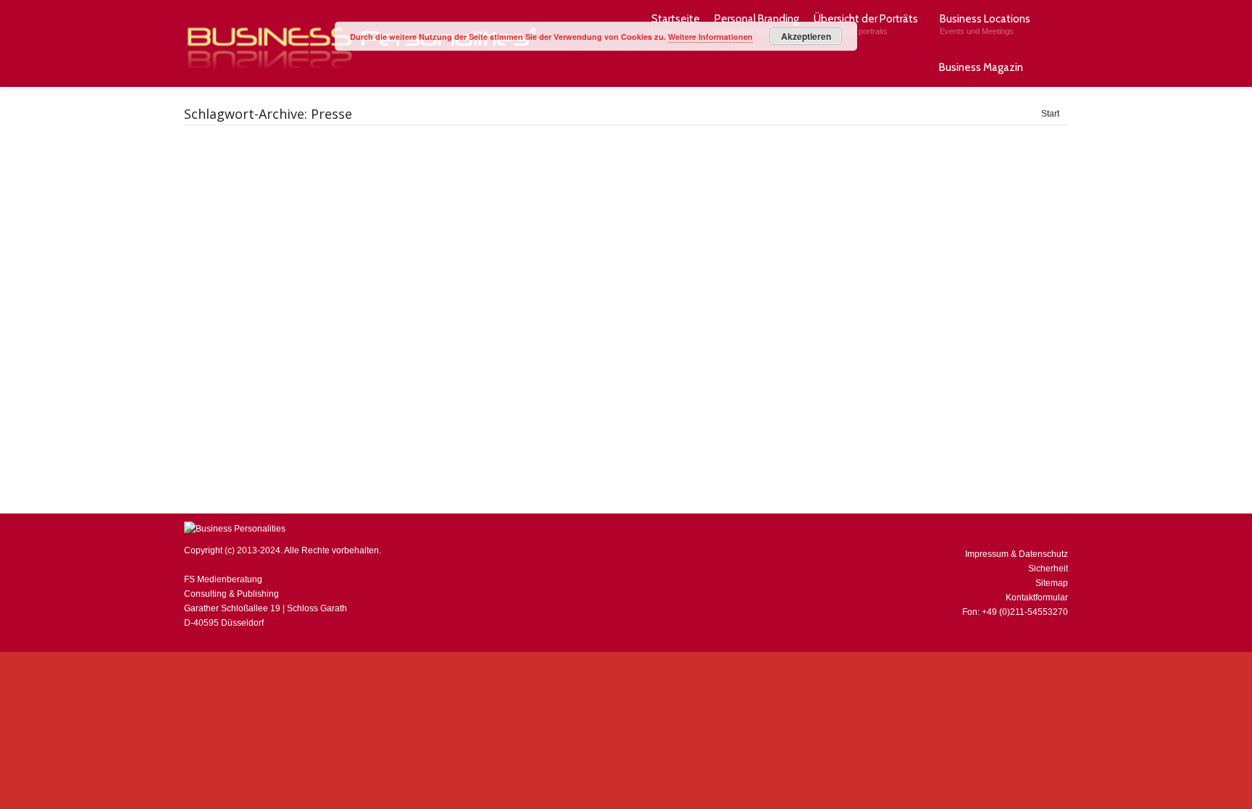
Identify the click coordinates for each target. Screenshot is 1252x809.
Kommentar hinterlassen (577, 415)
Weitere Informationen (710, 36)
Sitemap (1051, 583)
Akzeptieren (806, 36)
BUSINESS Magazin (242, 415)
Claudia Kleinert (319, 415)
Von (426, 415)
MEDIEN (372, 415)
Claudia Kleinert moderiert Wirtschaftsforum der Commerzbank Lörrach (429, 392)
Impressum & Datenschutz (1016, 554)
